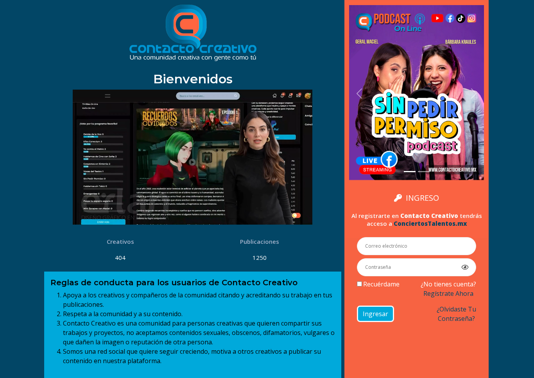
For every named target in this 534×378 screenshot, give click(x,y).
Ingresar (375, 314)
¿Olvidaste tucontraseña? (456, 314)
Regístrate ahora (448, 293)
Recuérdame (381, 284)
